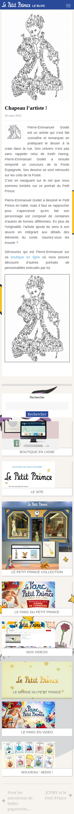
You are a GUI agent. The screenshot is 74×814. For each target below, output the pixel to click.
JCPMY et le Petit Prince (55, 795)
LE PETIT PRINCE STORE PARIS (37, 532)
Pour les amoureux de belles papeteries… (20, 801)
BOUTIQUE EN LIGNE (37, 452)
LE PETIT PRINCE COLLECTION (37, 572)
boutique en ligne (25, 257)
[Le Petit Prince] (16, 4)
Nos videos (37, 652)
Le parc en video (37, 732)
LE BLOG (38, 5)
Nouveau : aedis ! (37, 772)
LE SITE (37, 492)
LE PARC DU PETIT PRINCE (37, 612)
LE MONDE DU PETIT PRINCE (37, 692)
